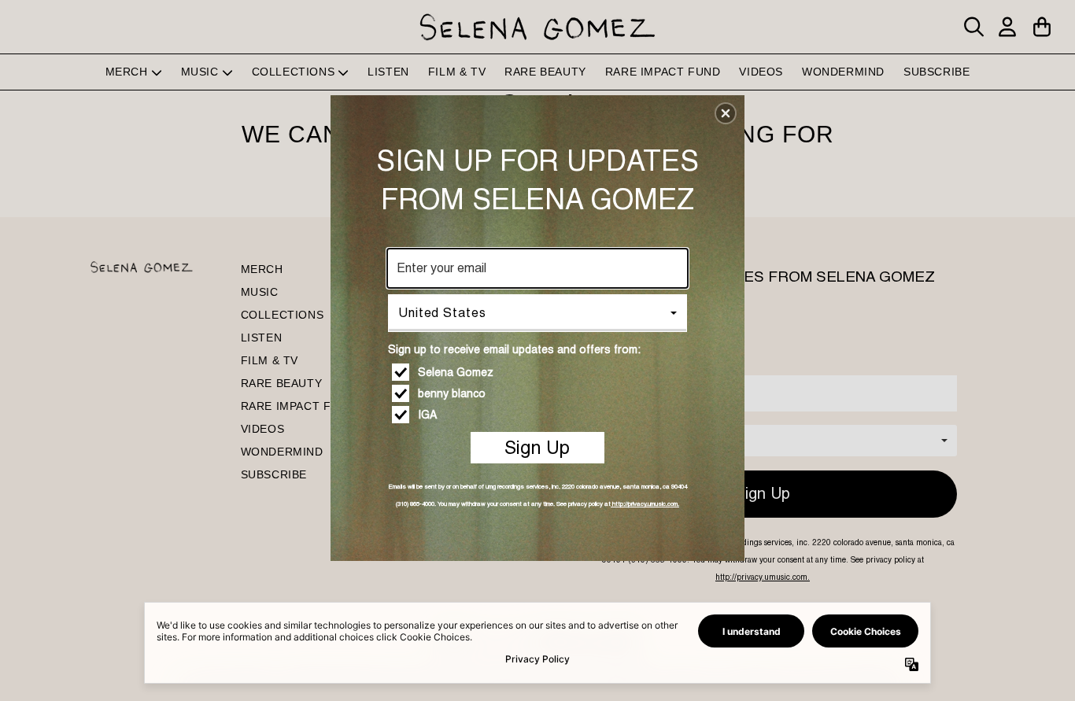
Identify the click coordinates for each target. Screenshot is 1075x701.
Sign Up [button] (537, 447)
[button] (725, 113)
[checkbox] (539, 372)
